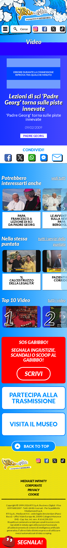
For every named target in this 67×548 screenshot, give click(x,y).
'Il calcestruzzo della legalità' (21, 280)
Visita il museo (34, 424)
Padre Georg (33, 135)
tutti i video (57, 300)
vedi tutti (58, 178)
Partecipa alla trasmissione (33, 398)
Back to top (36, 446)
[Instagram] (35, 28)
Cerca (24, 29)
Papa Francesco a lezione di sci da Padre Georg (21, 220)
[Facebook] (44, 28)
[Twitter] (53, 28)
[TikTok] (62, 28)
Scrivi (33, 373)
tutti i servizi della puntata (52, 241)
